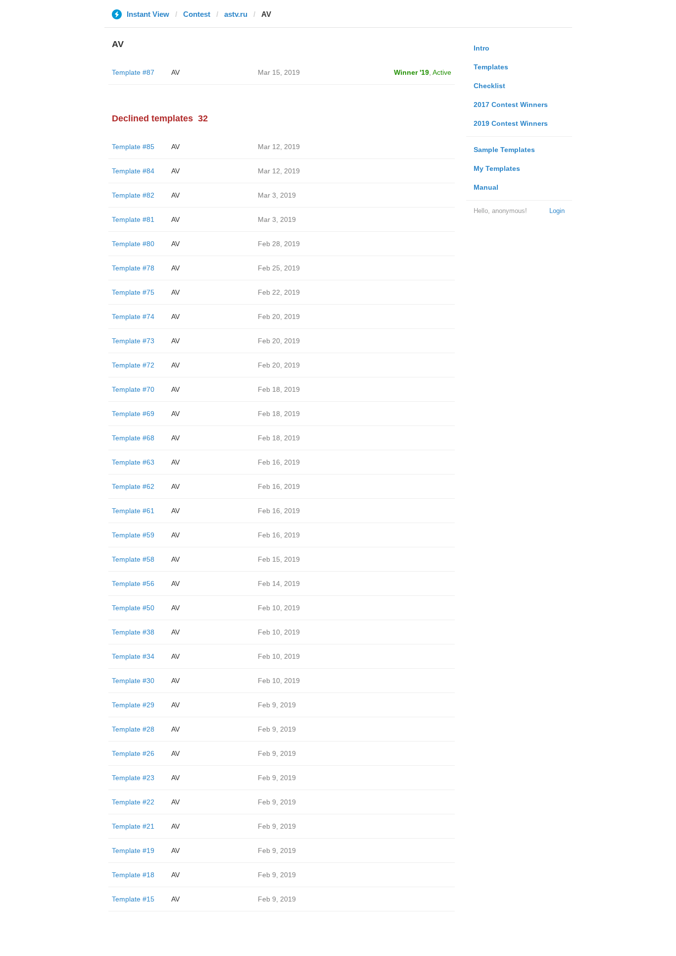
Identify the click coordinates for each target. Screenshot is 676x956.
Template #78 (133, 268)
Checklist (489, 86)
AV (175, 72)
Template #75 (133, 292)
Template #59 (133, 535)
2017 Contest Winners (511, 104)
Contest (196, 14)
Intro (481, 48)
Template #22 (133, 802)
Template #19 (133, 850)
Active (442, 72)
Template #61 (133, 511)
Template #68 (133, 438)
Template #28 (133, 729)
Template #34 (133, 656)
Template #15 (133, 899)
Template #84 (133, 171)
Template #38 (133, 632)
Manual (486, 187)
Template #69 (133, 414)
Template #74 (133, 316)
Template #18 (133, 875)
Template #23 (133, 778)
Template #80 (133, 244)
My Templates (497, 168)
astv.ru (235, 14)
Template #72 (133, 365)
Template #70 (133, 389)
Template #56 (133, 583)
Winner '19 (411, 72)
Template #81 (133, 219)
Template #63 (133, 462)
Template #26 (133, 753)
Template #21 (133, 826)
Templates (491, 67)
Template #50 (133, 608)
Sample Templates (504, 150)
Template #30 (133, 681)
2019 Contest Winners (511, 123)
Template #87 (133, 72)
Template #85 (133, 147)
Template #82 (133, 195)
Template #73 (133, 341)
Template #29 (133, 705)
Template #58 (133, 559)
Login (557, 210)
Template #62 (133, 486)
